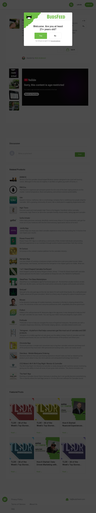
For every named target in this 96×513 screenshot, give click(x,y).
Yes (40, 36)
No (55, 36)
